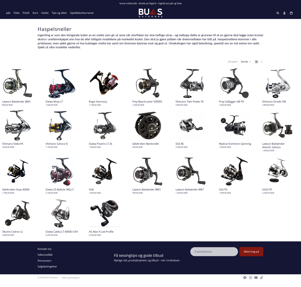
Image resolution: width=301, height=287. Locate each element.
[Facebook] (245, 277)
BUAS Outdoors (51, 277)
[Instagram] (250, 277)
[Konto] (284, 13)
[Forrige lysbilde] (49, 83)
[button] (246, 61)
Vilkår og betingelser (71, 277)
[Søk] (277, 13)
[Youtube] (256, 277)
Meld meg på (251, 251)
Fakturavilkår (45, 254)
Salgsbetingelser (47, 266)
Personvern (44, 260)
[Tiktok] (261, 277)
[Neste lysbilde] (72, 83)
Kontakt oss (45, 249)
